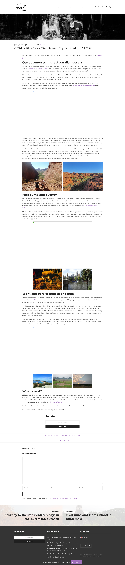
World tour (67, 7)
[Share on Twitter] (60, 440)
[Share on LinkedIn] (64, 440)
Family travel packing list (55, 557)
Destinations (54, 7)
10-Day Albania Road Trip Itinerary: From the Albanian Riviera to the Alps (62, 549)
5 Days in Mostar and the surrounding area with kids (61, 539)
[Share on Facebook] (57, 440)
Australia (49, 435)
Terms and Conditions (86, 556)
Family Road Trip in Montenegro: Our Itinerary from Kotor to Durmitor (62, 544)
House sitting (33, 300)
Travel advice (79, 7)
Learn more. (65, 562)
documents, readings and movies (84, 85)
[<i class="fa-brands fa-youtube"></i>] (102, 7)
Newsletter (66, 435)
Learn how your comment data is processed (63, 498)
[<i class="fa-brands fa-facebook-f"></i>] (95, 7)
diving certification (56, 402)
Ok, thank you (76, 562)
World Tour (76, 435)
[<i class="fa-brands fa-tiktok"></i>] (106, 7)
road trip (57, 406)
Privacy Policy (97, 556)
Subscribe (62, 426)
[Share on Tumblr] (68, 440)
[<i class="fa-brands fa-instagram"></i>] (99, 7)
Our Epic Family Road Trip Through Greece (61, 554)
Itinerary (57, 435)
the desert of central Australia (39, 69)
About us (89, 7)
